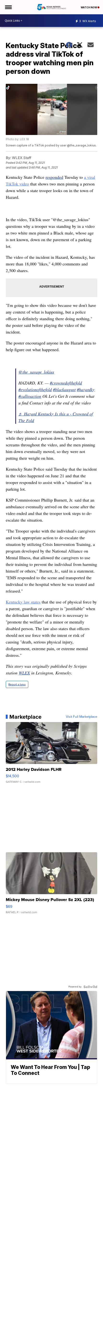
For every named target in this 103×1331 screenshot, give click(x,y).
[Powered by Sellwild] (90, 986)
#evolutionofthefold (35, 389)
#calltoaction (29, 396)
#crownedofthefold (66, 383)
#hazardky (86, 389)
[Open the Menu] (8, 7)
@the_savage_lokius (36, 372)
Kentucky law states (23, 602)
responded (54, 177)
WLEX (24, 673)
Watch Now (89, 7)
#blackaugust (64, 389)
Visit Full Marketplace (81, 716)
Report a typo (17, 684)
